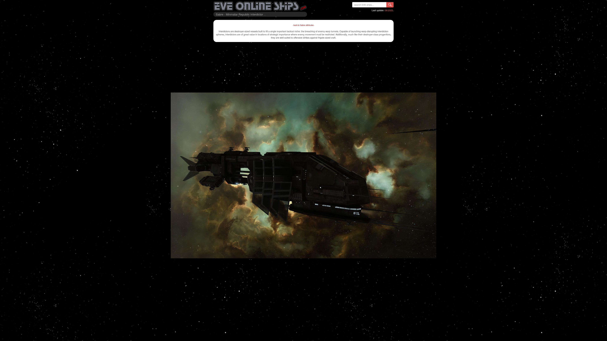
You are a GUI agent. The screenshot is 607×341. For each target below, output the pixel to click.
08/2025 (389, 10)
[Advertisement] (303, 67)
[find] (390, 4)
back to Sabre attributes (303, 25)
